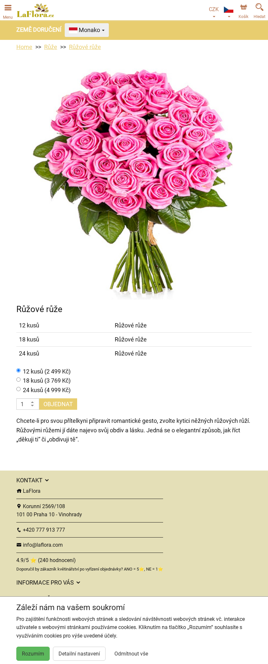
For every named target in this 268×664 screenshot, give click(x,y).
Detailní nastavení (79, 654)
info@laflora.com (42, 545)
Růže (50, 46)
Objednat (58, 404)
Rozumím (33, 654)
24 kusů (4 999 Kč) (47, 390)
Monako (89, 29)
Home (24, 46)
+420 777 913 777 (43, 530)
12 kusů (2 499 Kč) (47, 371)
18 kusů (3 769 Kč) (47, 380)
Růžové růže (85, 46)
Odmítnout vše (131, 654)
